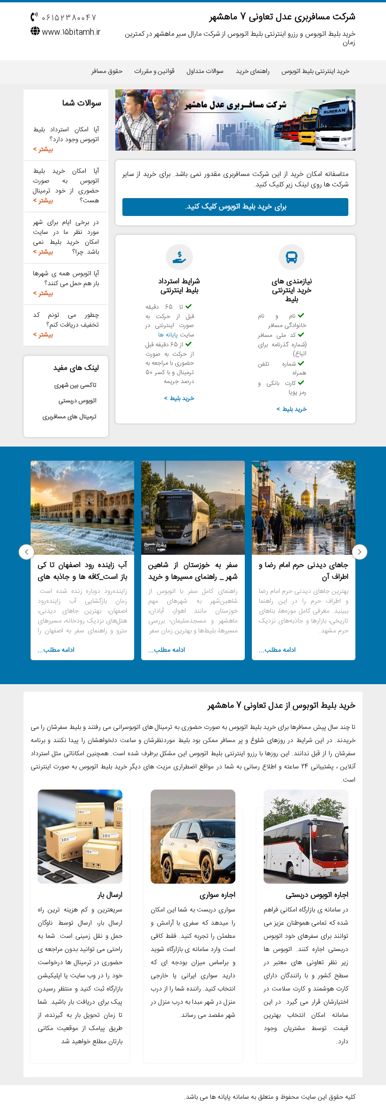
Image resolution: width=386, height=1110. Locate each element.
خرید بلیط (294, 409)
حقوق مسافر (106, 71)
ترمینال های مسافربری (69, 417)
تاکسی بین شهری (75, 385)
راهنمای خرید (253, 71)
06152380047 (69, 18)
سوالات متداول (205, 71)
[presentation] (359, 551)
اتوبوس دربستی (77, 401)
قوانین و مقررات (154, 71)
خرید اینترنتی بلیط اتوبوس (315, 71)
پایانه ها (168, 335)
